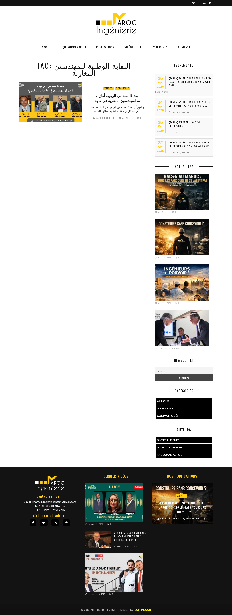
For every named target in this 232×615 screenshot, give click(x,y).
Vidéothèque (133, 47)
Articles (108, 88)
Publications (105, 47)
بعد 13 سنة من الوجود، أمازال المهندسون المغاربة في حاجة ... (117, 98)
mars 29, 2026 (165, 257)
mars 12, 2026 (165, 303)
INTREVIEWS (165, 408)
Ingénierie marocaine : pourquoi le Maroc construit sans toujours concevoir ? (182, 507)
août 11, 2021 (123, 546)
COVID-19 (184, 47)
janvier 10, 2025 (165, 348)
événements (160, 47)
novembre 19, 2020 (97, 594)
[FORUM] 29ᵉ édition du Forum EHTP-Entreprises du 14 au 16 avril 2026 (189, 103)
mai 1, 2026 (163, 212)
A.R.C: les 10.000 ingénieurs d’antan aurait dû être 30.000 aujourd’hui (130, 536)
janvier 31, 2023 (96, 524)
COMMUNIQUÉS (168, 415)
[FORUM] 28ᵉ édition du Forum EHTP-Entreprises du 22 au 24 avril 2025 (189, 144)
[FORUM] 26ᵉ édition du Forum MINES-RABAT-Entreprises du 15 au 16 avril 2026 (190, 81)
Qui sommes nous (74, 47)
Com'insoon (142, 609)
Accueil (47, 47)
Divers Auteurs (168, 440)
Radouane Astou (169, 454)
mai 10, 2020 (128, 118)
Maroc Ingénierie (105, 118)
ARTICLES (163, 401)
